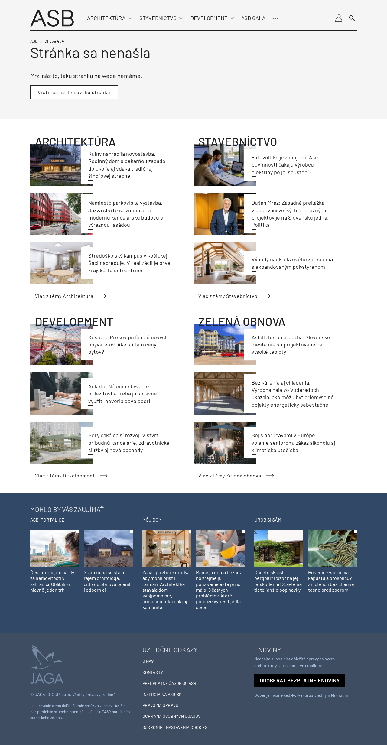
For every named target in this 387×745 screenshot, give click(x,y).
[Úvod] (52, 17)
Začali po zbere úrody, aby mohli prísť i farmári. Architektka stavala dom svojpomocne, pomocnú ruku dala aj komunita (165, 589)
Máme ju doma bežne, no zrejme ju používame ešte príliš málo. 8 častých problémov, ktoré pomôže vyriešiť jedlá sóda (218, 589)
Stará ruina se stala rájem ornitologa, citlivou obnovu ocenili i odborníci (108, 581)
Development (208, 18)
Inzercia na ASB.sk (162, 694)
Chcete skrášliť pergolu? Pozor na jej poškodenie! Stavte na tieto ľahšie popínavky (278, 581)
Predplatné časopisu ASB (169, 683)
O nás (148, 661)
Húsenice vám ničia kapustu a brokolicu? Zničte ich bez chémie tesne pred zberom (331, 581)
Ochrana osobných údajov (171, 716)
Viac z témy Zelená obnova (229, 475)
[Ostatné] (275, 18)
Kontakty (152, 672)
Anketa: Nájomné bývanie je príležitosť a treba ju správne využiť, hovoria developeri (122, 393)
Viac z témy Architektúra (64, 296)
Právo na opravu (160, 705)
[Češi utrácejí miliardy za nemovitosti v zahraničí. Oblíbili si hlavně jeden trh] (54, 548)
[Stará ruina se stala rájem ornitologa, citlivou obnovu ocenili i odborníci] (108, 548)
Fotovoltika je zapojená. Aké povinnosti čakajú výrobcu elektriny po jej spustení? (285, 164)
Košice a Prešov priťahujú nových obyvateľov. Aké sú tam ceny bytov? (128, 344)
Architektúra (106, 18)
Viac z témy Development (65, 475)
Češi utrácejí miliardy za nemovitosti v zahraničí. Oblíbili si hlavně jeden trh (52, 581)
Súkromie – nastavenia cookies (174, 727)
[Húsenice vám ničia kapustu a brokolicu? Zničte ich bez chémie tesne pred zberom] (332, 548)
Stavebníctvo (158, 18)
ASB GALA (253, 18)
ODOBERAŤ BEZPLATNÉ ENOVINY (300, 680)
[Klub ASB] (338, 18)
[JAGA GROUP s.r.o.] (46, 663)
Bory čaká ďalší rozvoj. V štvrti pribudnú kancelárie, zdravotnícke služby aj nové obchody (129, 442)
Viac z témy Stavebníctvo (228, 296)
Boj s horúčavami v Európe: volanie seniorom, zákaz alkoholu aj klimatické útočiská (293, 442)
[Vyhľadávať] (352, 18)
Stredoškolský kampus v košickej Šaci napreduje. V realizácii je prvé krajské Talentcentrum (129, 263)
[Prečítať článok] (61, 164)
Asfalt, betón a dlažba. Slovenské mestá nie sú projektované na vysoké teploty (291, 344)
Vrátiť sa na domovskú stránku (74, 92)
